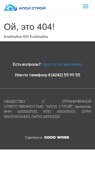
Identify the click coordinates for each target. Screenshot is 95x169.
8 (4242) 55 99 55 (64, 74)
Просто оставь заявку (62, 64)
